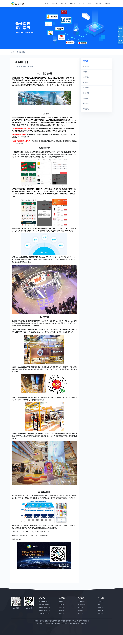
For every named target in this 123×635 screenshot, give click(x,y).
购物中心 (61, 601)
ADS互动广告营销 (44, 613)
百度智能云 (86, 621)
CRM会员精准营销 (44, 607)
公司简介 (100, 601)
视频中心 (98, 3)
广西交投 (80, 607)
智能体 (90, 3)
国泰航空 (80, 610)
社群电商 (61, 604)
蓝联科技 (42, 621)
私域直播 (61, 613)
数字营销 (81, 3)
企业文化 (100, 604)
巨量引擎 (75, 621)
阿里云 (80, 621)
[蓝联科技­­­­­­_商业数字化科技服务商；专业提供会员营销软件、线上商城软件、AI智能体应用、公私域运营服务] (17, 3)
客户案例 (72, 3)
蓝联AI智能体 (61, 621)
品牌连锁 (61, 607)
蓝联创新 (47, 621)
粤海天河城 (81, 601)
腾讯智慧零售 (69, 621)
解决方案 (63, 3)
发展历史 (100, 610)
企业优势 (100, 607)
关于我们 (107, 3)
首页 (46, 3)
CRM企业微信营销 (44, 610)
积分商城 (61, 610)
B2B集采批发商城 (44, 601)
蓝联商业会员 (53, 621)
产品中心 (54, 3)
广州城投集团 (82, 604)
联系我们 (100, 613)
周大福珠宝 (81, 613)
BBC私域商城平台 (44, 604)
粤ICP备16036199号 (80, 623)
